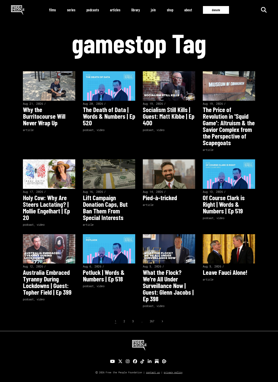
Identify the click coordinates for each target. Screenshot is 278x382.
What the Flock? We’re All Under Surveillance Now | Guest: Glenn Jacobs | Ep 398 (168, 285)
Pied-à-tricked (160, 197)
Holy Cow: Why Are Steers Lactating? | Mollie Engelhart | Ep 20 (46, 207)
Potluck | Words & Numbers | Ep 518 (104, 275)
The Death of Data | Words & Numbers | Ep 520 (109, 116)
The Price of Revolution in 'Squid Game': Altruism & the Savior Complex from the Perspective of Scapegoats (229, 125)
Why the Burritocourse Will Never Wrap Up (44, 116)
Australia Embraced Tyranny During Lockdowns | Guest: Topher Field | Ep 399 (47, 282)
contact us (153, 372)
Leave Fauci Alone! (225, 272)
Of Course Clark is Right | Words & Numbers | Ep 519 (224, 204)
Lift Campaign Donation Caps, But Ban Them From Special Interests (105, 207)
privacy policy (173, 372)
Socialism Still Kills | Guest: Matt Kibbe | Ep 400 (168, 116)
